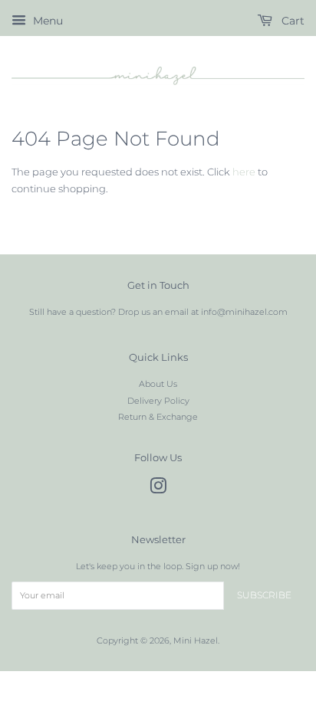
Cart (291, 21)
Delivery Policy (158, 400)
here (243, 171)
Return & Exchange (158, 416)
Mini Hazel (195, 640)
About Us (158, 383)
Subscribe (264, 595)
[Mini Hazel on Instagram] (158, 489)
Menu (46, 21)
